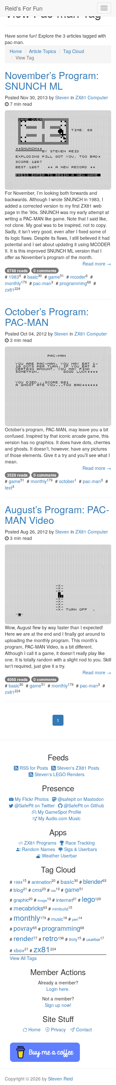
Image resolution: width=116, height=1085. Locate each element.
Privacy (58, 1029)
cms (37, 889)
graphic (21, 899)
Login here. (58, 989)
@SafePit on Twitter (34, 805)
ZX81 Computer (91, 97)
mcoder (78, 276)
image (42, 900)
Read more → (96, 263)
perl (75, 919)
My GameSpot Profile (58, 812)
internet (64, 899)
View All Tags (23, 958)
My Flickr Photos (31, 799)
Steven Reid (60, 1078)
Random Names (38, 849)
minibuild (60, 908)
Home (34, 1029)
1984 (18, 882)
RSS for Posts (33, 768)
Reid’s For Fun (24, 8)
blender (92, 881)
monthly (13, 283)
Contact (83, 1029)
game (54, 276)
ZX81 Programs (39, 842)
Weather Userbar (59, 855)
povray (23, 928)
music (57, 919)
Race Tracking (79, 842)
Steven (62, 97)
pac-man (42, 283)
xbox (19, 950)
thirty (73, 939)
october (66, 481)
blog (18, 889)
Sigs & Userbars (80, 849)
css (53, 890)
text (8, 487)
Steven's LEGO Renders (58, 774)
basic (32, 276)
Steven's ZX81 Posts (77, 768)
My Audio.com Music (59, 818)
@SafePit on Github (83, 805)
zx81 (10, 289)
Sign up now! (58, 1005)
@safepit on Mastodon (80, 799)
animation (42, 881)
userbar (93, 939)
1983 (14, 276)
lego (88, 899)
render (24, 938)
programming (73, 283)
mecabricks (28, 907)
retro (50, 938)
